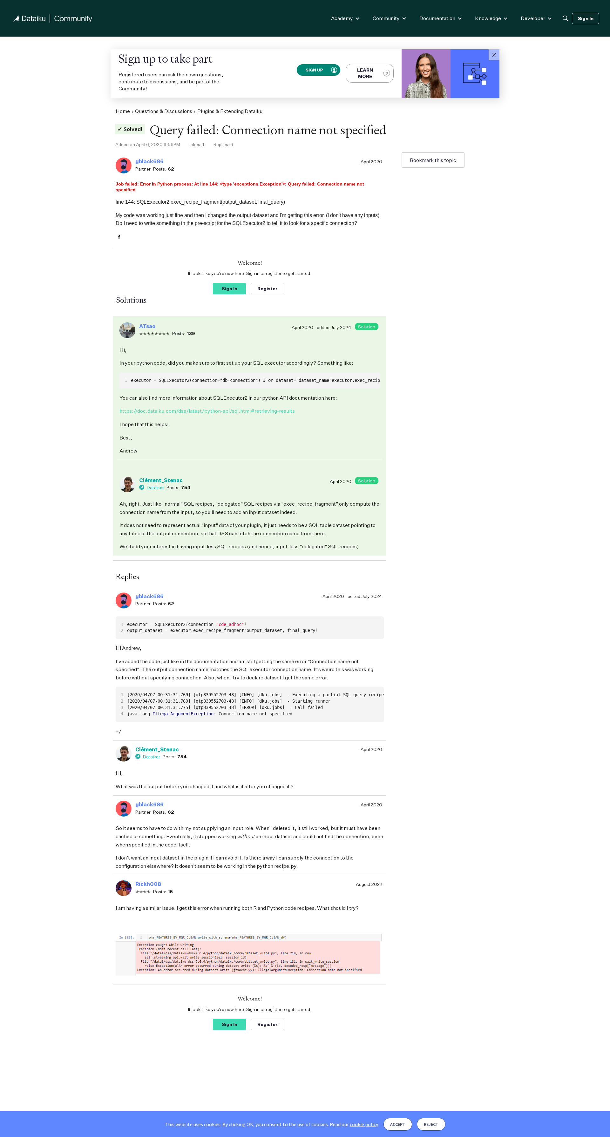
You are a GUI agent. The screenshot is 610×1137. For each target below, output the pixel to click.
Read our (354, 1124)
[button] (494, 54)
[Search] (565, 18)
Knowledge (488, 18)
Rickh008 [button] (148, 884)
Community (386, 18)
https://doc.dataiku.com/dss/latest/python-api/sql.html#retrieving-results (207, 411)
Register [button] (267, 288)
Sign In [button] (229, 288)
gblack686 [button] (149, 161)
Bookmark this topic (433, 160)
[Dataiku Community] (52, 18)
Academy (342, 18)
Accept (397, 1124)
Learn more (365, 73)
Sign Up (314, 70)
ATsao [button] (147, 326)
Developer (533, 18)
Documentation (437, 18)
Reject (431, 1124)
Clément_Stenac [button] (161, 480)
